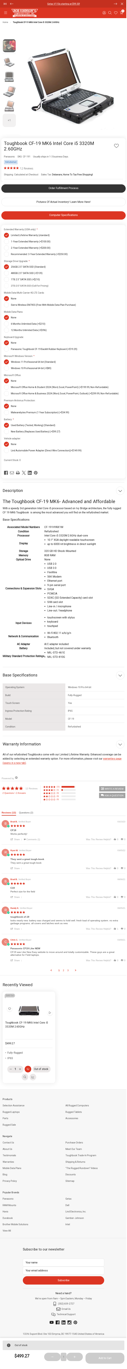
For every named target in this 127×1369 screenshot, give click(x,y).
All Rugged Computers (76, 1102)
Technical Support (65, 1311)
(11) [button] (58, 784)
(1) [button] (58, 787)
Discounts (69, 1171)
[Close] (119, 3)
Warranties (8, 1158)
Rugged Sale (9, 1121)
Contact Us (8, 1139)
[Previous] (11, 3)
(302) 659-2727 (65, 1300)
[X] (24, 470)
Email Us (65, 1305)
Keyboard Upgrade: (14, 334)
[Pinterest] (36, 470)
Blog (5, 1171)
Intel (66, 1221)
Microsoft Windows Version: (18, 353)
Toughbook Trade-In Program (79, 1152)
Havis (5, 1208)
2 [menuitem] (62, 968)
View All (7, 1227)
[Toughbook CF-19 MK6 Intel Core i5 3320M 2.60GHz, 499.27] (28, 1002)
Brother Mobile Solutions (15, 1221)
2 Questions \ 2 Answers (14, 790)
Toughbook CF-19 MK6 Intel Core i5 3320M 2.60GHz (26, 1021)
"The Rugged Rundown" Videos (80, 1165)
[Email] (12, 470)
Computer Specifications (62, 212)
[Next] (113, 3)
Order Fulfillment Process (62, 185)
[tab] (10, 811)
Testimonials (9, 1152)
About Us (7, 1146)
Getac (67, 1195)
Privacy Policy (10, 1177)
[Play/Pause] (5, 3)
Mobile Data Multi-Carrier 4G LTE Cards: (24, 290)
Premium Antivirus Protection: (20, 398)
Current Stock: (12, 457)
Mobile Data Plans (12, 1165)
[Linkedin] (30, 470)
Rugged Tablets (72, 1109)
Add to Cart (102, 1358)
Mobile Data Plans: (14, 309)
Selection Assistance (13, 1102)
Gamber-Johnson (73, 1215)
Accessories (70, 1115)
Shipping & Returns (74, 1158)
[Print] (18, 470)
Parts (40, 3)
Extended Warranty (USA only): (20, 227)
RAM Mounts (9, 1202)
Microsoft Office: (13, 372)
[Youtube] (50, 1319)
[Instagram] (68, 1319)
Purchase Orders (73, 1139)
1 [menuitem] (58, 968)
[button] (110, 793)
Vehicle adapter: (12, 436)
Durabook (8, 1215)
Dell (66, 1202)
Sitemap (68, 1177)
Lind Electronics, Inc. (74, 1208)
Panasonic (8, 1195)
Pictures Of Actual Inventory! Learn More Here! (62, 199)
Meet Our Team (72, 1146)
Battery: (8, 417)
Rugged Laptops (11, 1109)
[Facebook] (6, 470)
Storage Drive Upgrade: (16, 258)
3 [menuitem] (66, 968)
